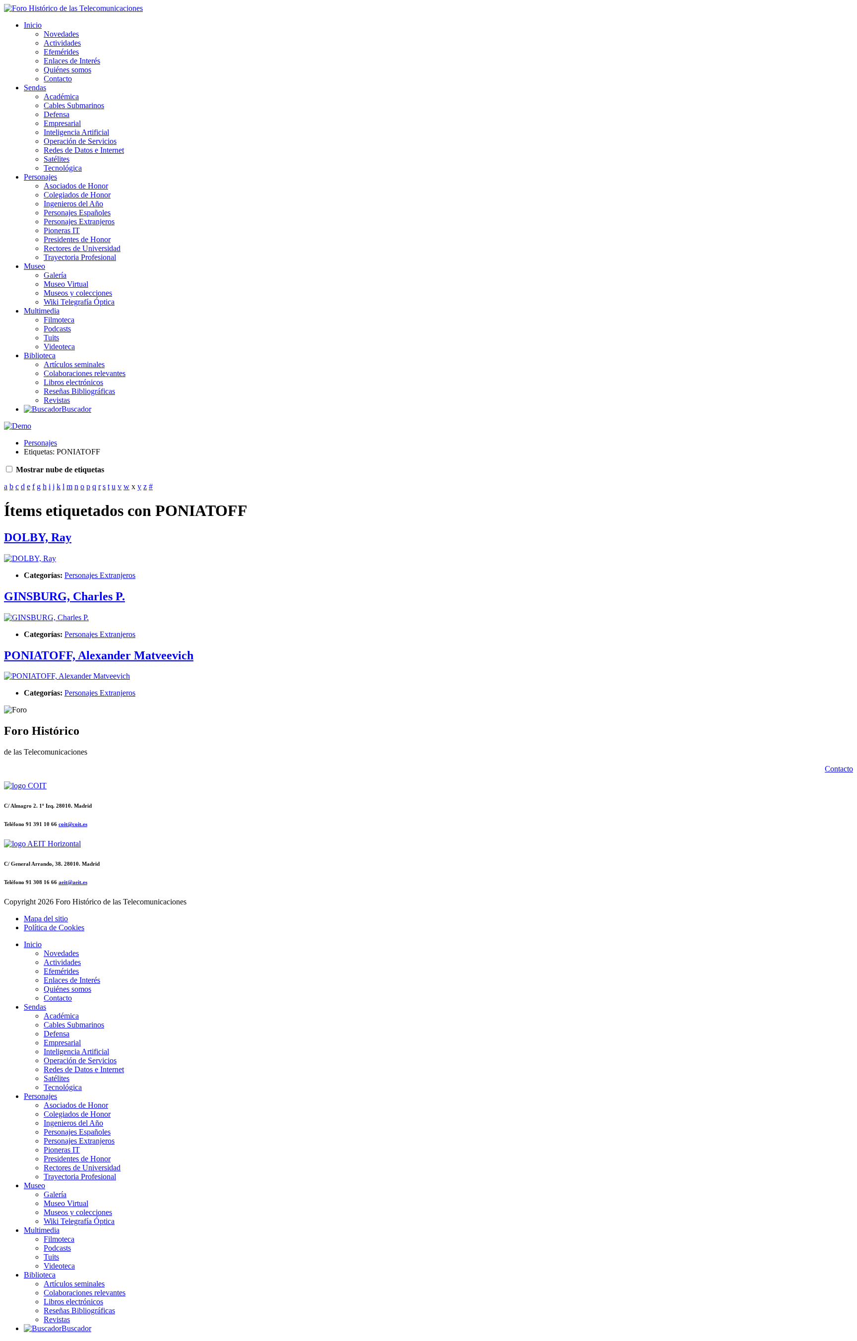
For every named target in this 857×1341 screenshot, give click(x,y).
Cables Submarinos (74, 105)
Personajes (40, 177)
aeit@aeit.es (73, 882)
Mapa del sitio (46, 918)
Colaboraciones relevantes (84, 373)
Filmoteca (59, 320)
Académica (61, 96)
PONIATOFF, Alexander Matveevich (98, 655)
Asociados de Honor (76, 186)
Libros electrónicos (73, 382)
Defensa (56, 114)
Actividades (62, 43)
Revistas (57, 400)
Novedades (61, 34)
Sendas (35, 87)
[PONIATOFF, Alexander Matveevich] (67, 676)
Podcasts (57, 328)
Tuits (51, 337)
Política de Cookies (54, 927)
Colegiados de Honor (77, 195)
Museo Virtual (66, 284)
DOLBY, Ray (37, 537)
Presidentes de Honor (77, 239)
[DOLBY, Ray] (30, 558)
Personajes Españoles (77, 212)
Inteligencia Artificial (76, 132)
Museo (34, 266)
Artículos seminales (74, 364)
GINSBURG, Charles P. (64, 596)
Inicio (33, 25)
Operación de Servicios (80, 141)
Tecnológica (63, 168)
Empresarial (62, 123)
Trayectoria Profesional (80, 257)
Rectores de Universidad (82, 248)
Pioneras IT (62, 230)
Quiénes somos (67, 69)
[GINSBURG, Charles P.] (46, 617)
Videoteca (59, 346)
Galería (55, 275)
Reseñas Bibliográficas (79, 391)
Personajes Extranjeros (79, 221)
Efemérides (61, 52)
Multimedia (42, 311)
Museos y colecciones (78, 293)
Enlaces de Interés (72, 61)
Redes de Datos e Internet (84, 150)
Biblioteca (40, 355)
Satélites (56, 159)
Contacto (58, 78)
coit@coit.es (73, 824)
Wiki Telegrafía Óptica (79, 302)
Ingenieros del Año (73, 203)
